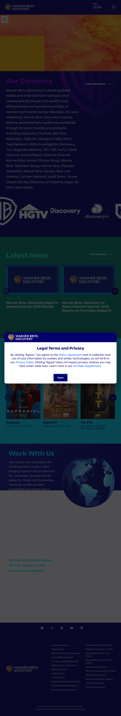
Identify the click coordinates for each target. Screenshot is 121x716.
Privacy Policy (24, 362)
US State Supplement (87, 366)
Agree (60, 377)
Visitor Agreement (70, 355)
